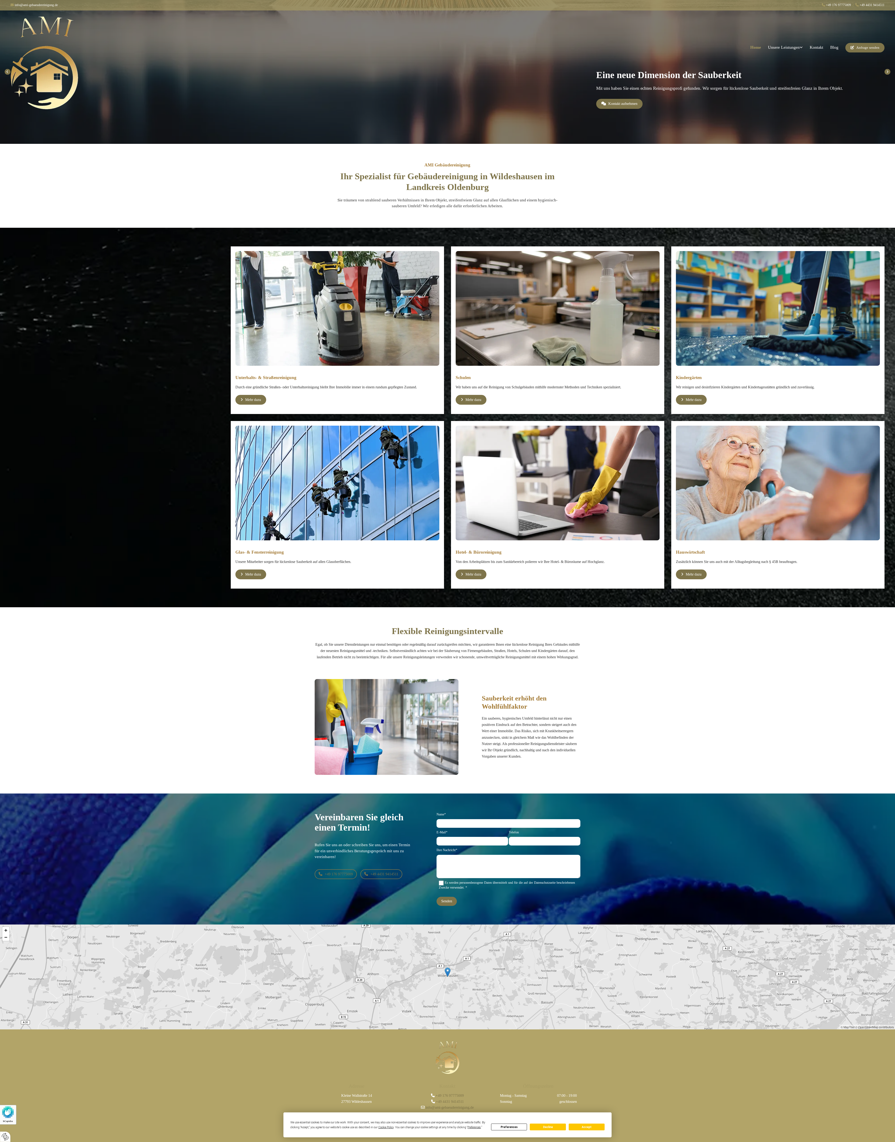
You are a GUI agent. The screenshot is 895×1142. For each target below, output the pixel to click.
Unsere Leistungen (784, 47)
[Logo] (80, 62)
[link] (785, 47)
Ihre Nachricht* (447, 850)
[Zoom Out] (5, 937)
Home (755, 47)
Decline (548, 1127)
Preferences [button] (474, 1127)
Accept (587, 1127)
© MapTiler (848, 1027)
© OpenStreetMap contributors (874, 1027)
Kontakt (816, 47)
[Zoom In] (5, 930)
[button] (865, 47)
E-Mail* (442, 832)
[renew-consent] (5, 1137)
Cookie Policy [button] (386, 1127)
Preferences (509, 1127)
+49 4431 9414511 (872, 5)
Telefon (514, 832)
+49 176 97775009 (450, 1095)
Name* (441, 814)
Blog (834, 47)
